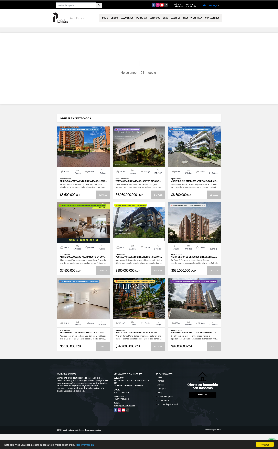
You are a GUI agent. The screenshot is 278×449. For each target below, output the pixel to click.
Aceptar (265, 444)
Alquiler (161, 385)
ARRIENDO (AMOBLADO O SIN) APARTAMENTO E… (194, 333)
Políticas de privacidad (168, 404)
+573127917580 (185, 4)
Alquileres (127, 18)
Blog (165, 18)
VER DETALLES (83, 147)
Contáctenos (212, 18)
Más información (85, 444)
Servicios (155, 18)
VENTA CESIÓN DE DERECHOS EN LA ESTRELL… (194, 257)
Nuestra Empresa (192, 18)
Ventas (114, 18)
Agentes (175, 18)
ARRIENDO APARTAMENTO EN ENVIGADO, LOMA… (83, 181)
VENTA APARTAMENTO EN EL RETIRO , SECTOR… (139, 257)
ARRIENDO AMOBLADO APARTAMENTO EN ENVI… (83, 257)
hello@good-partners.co (124, 406)
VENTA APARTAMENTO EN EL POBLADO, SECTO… (139, 333)
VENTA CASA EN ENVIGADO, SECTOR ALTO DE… (138, 181)
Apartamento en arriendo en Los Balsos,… (83, 333)
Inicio (105, 18)
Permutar (141, 18)
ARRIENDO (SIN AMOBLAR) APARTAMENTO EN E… (194, 181)
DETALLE (103, 195)
